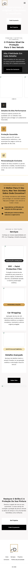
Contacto (6, 559)
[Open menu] (24, 2)
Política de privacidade (17, 559)
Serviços (13, 557)
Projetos (20, 557)
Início (6, 557)
